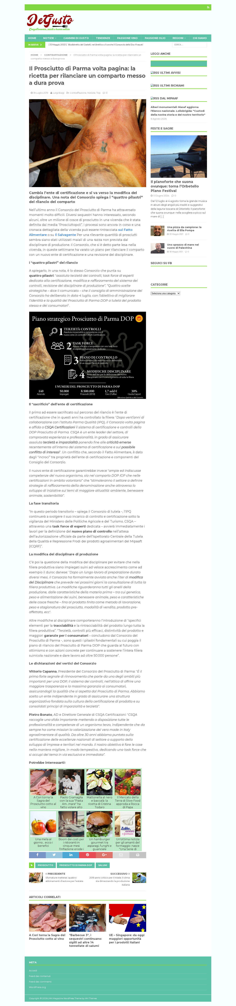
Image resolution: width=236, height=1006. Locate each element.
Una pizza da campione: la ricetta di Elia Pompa (184, 229)
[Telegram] (208, 7)
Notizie (48, 38)
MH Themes (91, 998)
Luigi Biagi (58, 92)
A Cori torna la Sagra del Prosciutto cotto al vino (47, 936)
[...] (162, 216)
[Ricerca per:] (189, 44)
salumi (102, 865)
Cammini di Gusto (76, 38)
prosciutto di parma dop (75, 865)
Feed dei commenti (40, 981)
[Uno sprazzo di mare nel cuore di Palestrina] (157, 248)
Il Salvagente (65, 235)
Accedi (33, 970)
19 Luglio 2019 (41, 92)
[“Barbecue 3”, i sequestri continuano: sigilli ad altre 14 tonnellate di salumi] (87, 918)
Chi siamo (200, 38)
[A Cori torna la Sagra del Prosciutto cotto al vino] (47, 918)
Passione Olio (155, 38)
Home (32, 38)
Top (98, 92)
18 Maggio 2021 (176, 251)
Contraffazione (78, 92)
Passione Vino (127, 38)
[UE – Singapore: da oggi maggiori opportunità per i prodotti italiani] (127, 918)
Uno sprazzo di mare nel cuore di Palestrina (183, 246)
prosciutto (45, 865)
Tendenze (103, 38)
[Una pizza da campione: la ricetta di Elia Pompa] (157, 231)
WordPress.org (37, 987)
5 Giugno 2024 (161, 195)
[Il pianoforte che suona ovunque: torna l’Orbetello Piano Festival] (179, 156)
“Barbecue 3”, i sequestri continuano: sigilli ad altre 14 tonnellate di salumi (85, 940)
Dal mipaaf (169, 98)
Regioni (178, 38)
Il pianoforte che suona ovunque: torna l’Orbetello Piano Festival (175, 186)
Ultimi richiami (172, 85)
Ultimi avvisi (170, 72)
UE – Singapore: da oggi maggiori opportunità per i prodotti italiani (126, 938)
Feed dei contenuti (40, 976)
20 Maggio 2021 (176, 234)
